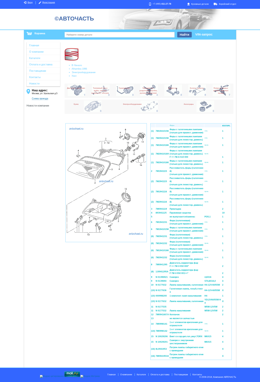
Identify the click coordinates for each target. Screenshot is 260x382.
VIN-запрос (204, 34)
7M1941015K (162, 131)
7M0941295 (161, 264)
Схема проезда (40, 98)
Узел (74, 76)
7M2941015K (162, 138)
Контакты (35, 77)
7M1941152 (161, 243)
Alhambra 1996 (79, 68)
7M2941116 (161, 202)
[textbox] (120, 34)
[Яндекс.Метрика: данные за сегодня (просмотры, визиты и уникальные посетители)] (90, 376)
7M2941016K (162, 162)
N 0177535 (161, 307)
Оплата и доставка (40, 64)
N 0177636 (161, 290)
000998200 (161, 296)
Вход (30, 2)
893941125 (161, 213)
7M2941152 (161, 257)
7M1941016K (162, 145)
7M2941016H (162, 154)
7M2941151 (161, 236)
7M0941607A (162, 314)
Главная (34, 45)
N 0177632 (161, 285)
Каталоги (34, 58)
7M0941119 (161, 209)
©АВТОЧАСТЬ (74, 18)
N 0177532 (161, 310)
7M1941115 (161, 171)
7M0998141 (161, 324)
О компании (36, 51)
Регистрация (48, 2)
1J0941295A (162, 271)
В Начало (77, 65)
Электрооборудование (84, 72)
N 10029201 (162, 342)
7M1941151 (161, 222)
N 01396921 (162, 277)
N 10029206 (162, 336)
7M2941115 (161, 181)
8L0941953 (161, 349)
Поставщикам (37, 70)
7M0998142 (161, 331)
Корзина (39, 33)
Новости (34, 83)
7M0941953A (162, 356)
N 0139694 (161, 281)
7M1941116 (161, 191)
